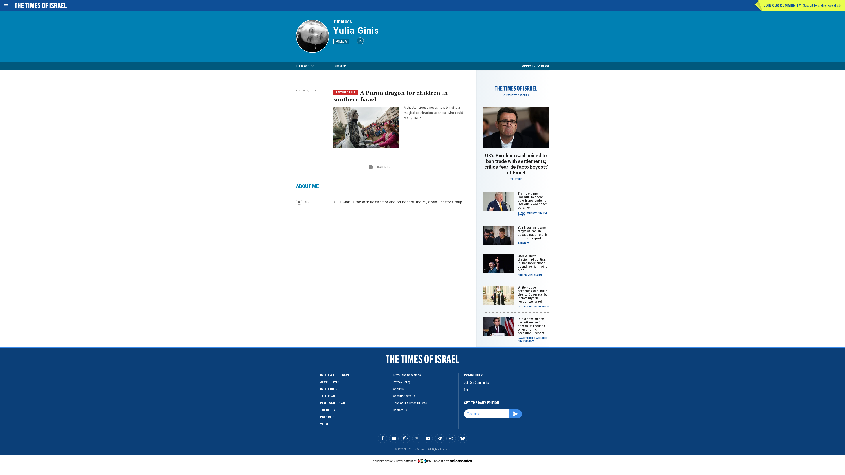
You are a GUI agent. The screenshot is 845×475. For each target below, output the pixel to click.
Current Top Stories (516, 95)
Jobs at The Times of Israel (410, 403)
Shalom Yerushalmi (530, 275)
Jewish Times (330, 382)
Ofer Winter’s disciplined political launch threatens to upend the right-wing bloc (532, 263)
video (324, 424)
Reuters (523, 306)
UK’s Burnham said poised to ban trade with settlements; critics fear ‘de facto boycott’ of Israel (516, 164)
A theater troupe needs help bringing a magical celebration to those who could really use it (433, 112)
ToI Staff (516, 179)
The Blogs (342, 22)
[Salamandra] (461, 460)
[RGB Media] (425, 461)
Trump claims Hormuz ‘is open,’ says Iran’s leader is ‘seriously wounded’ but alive (532, 200)
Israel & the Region (334, 375)
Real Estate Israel (333, 403)
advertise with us (404, 396)
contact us (400, 410)
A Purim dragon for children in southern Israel (390, 96)
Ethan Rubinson (527, 213)
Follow (341, 41)
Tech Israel (328, 396)
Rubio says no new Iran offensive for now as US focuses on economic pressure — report (531, 326)
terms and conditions (407, 375)
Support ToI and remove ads (822, 5)
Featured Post (345, 92)
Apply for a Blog (535, 66)
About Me (340, 66)
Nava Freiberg (526, 338)
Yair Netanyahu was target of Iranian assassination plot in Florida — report (533, 233)
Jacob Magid (541, 306)
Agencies (541, 338)
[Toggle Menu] (5, 5)
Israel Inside (329, 389)
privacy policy (401, 382)
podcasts (327, 417)
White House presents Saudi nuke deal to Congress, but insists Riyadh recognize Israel (533, 294)
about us (399, 389)
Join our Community (782, 5)
